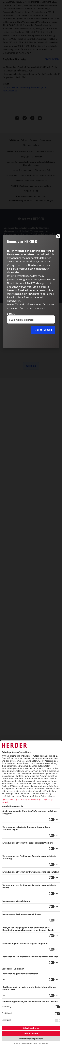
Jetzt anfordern (43, 329)
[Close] (58, 236)
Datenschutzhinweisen (32, 308)
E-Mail (11, 313)
